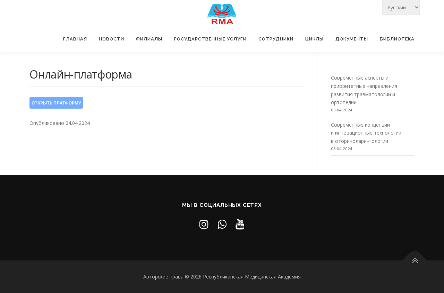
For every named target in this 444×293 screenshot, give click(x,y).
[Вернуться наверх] (414, 260)
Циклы (314, 39)
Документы (351, 39)
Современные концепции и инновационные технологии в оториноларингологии (366, 133)
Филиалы (149, 39)
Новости (111, 39)
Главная (75, 39)
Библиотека (397, 39)
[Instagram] (203, 224)
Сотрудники (275, 39)
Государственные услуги (210, 39)
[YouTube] (240, 224)
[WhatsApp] (222, 224)
